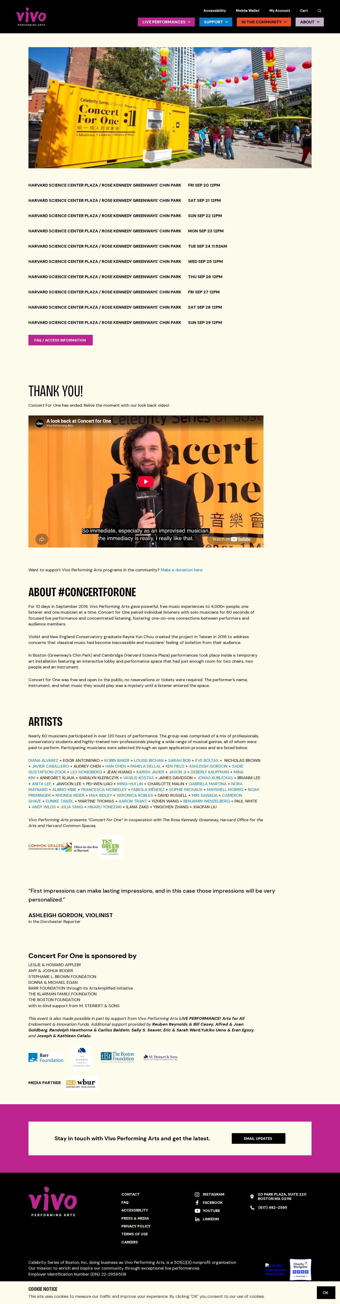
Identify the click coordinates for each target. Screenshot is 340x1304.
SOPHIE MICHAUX (185, 789)
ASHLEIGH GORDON (208, 766)
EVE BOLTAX (207, 760)
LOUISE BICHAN (149, 760)
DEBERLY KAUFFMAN (210, 772)
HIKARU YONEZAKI (105, 807)
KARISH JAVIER (150, 772)
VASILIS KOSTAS (138, 778)
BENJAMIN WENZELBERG (206, 801)
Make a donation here (181, 570)
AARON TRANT (133, 801)
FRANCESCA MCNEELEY (104, 789)
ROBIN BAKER (117, 760)
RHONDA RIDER (70, 795)
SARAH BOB (179, 760)
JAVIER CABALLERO (50, 766)
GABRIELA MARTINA (208, 784)
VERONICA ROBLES (135, 795)
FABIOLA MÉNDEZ (147, 789)
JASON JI (177, 772)
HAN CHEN (115, 766)
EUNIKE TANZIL (60, 801)
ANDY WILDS (44, 807)
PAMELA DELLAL (145, 766)
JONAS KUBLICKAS (215, 778)
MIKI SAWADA (204, 795)
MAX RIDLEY (100, 795)
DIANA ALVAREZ (43, 760)
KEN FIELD (175, 766)
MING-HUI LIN (130, 784)
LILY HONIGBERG (86, 772)
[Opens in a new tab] (301, 1270)
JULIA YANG (71, 807)
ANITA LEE (41, 784)
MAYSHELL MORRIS (225, 789)
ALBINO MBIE (64, 789)
